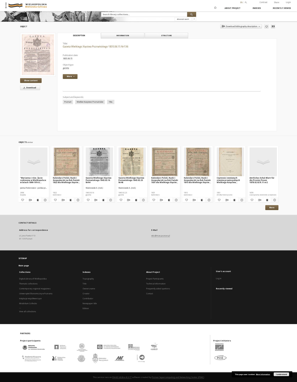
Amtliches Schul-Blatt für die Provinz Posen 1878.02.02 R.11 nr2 (262, 180)
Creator (86, 293)
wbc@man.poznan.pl (160, 235)
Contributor (88, 298)
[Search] (191, 14)
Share (276, 2)
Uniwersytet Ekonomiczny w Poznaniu (35, 293)
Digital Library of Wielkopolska (33, 278)
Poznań (67, 102)
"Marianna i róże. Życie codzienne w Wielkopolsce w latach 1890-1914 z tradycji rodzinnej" (33, 180)
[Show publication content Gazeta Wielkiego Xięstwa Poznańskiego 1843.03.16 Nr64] (103, 200)
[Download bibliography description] (30, 200)
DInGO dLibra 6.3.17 (122, 377)
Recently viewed (282, 8)
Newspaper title (90, 303)
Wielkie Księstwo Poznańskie (90, 102)
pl (246, 2)
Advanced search (183, 19)
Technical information (156, 283)
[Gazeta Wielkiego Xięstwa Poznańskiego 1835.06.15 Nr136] (38, 54)
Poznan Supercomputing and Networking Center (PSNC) (178, 377)
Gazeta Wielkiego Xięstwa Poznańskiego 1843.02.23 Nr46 (131, 180)
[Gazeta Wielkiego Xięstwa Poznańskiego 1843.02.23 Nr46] (132, 162)
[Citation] (273, 26)
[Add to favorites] (266, 26)
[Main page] (215, 8)
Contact (149, 293)
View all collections (27, 311)
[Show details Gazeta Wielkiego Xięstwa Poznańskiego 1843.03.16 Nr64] (110, 200)
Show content (31, 80)
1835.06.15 (67, 58)
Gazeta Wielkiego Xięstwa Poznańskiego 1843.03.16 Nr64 (98, 180)
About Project (232, 8)
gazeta (66, 68)
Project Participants (155, 278)
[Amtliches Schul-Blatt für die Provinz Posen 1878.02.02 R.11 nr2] (263, 162)
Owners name (89, 288)
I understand (281, 374)
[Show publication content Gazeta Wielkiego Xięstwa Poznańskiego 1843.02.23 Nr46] (136, 200)
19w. (111, 102)
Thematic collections (28, 283)
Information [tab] (122, 35)
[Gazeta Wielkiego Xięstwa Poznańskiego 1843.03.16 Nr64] (99, 162)
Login (288, 2)
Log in (218, 278)
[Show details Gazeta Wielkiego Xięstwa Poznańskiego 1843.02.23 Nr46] (143, 200)
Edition (86, 308)
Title (84, 283)
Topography (88, 278)
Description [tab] (79, 35)
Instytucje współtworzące (30, 298)
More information (263, 374)
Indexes (257, 8)
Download (31, 87)
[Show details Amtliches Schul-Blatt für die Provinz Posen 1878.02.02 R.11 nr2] (274, 200)
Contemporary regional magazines (34, 288)
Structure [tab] (166, 35)
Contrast (263, 2)
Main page (24, 265)
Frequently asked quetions (158, 288)
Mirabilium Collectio (28, 303)
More (271, 207)
